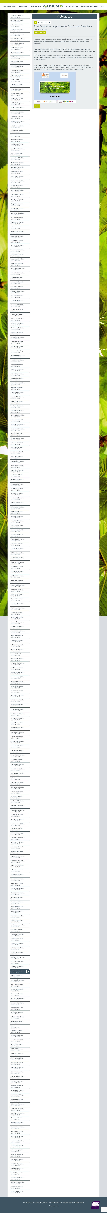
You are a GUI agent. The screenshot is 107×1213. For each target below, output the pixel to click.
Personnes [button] (23, 6)
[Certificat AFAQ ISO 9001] (95, 1205)
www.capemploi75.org (55, 1202)
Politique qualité (79, 1202)
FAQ (102, 6)
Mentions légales (68, 1202)
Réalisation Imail (53, 1206)
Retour (37, 106)
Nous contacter (72, 6)
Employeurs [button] (35, 6)
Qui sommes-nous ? (9, 6)
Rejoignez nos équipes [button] (89, 6)
